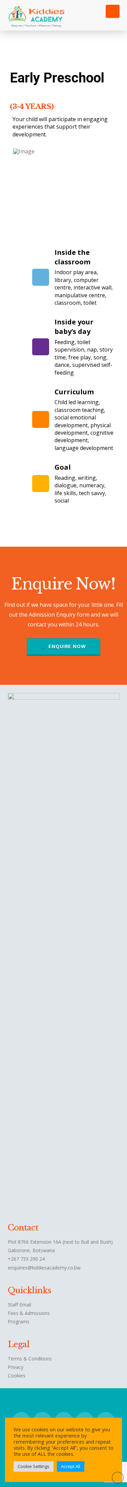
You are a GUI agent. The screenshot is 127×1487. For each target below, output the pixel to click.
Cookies (16, 1375)
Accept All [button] (70, 1466)
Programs (18, 1321)
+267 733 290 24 (26, 1259)
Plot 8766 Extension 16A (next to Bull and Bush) (60, 1242)
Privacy (15, 1367)
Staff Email (19, 1304)
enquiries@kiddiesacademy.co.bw (44, 1267)
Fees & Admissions (29, 1313)
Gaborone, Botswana (31, 1250)
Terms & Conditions (30, 1358)
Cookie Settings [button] (33, 1466)
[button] (113, 11)
